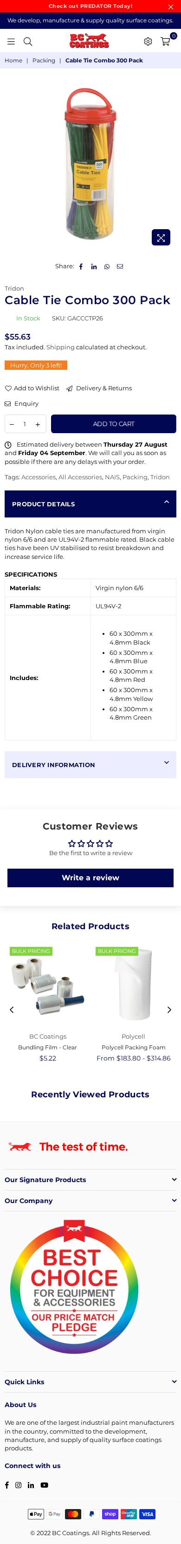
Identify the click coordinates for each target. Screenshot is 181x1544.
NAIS (112, 477)
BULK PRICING (31, 951)
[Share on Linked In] (94, 266)
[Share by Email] (120, 266)
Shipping (60, 347)
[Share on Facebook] (81, 266)
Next (169, 1010)
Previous (12, 1010)
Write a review (90, 877)
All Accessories (80, 477)
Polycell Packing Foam (134, 1047)
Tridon (14, 288)
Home (13, 60)
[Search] (27, 41)
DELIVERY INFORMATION (53, 765)
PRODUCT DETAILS (43, 504)
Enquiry (26, 403)
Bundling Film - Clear (47, 1047)
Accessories (38, 477)
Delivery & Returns (103, 388)
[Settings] (148, 41)
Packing (43, 60)
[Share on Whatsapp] (107, 266)
